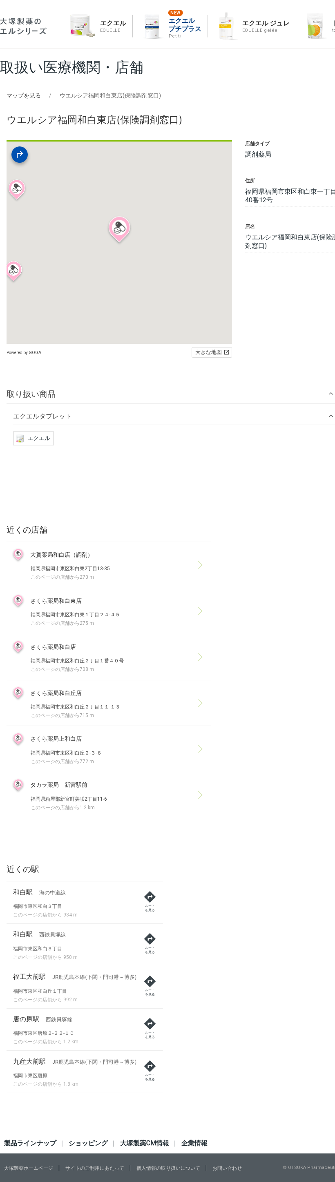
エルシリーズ (23, 26)
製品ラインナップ (30, 1143)
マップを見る (24, 95)
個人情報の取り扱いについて (168, 1168)
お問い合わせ (227, 1168)
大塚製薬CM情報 (144, 1143)
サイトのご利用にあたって (94, 1168)
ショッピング (88, 1143)
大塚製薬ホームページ (28, 1168)
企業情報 (194, 1143)
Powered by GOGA (24, 352)
